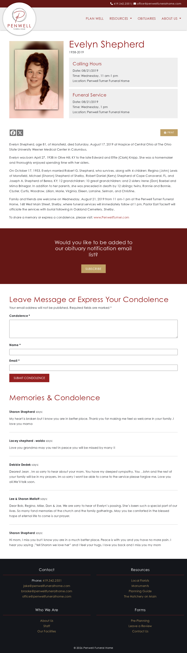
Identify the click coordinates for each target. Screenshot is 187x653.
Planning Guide (140, 591)
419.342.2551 (122, 3)
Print (170, 132)
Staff (46, 626)
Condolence (19, 316)
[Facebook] (13, 133)
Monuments (140, 586)
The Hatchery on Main (140, 596)
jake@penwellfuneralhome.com (46, 586)
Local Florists (140, 580)
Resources (119, 18)
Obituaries (147, 18)
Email (14, 360)
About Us (170, 18)
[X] (20, 133)
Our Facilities (46, 631)
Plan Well (95, 18)
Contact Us (140, 631)
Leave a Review (140, 626)
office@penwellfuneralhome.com (159, 3)
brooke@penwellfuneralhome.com (46, 591)
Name (15, 345)
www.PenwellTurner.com (111, 217)
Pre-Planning (140, 621)
